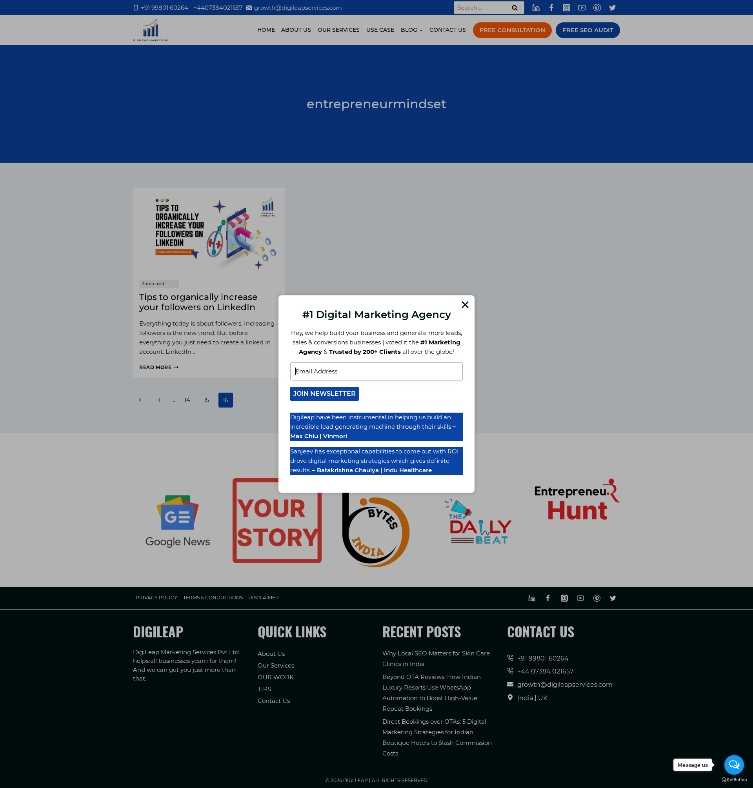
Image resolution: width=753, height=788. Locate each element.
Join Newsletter (324, 393)
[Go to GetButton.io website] (734, 780)
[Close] (465, 304)
